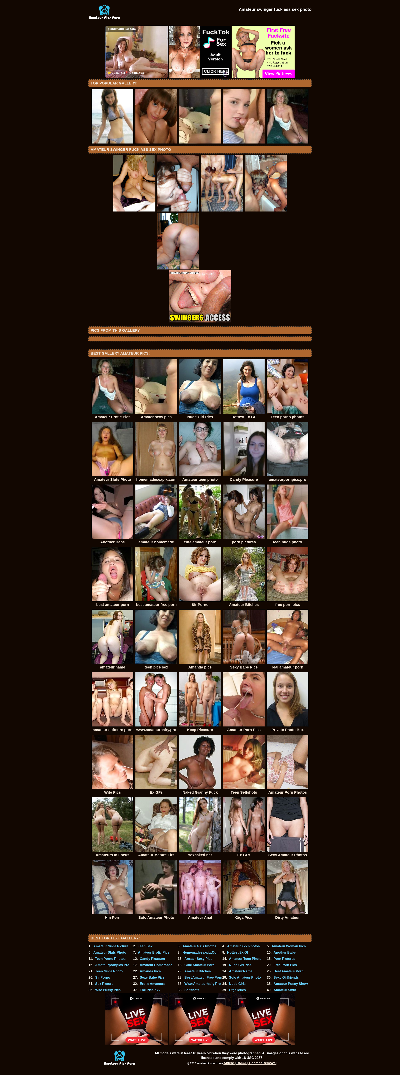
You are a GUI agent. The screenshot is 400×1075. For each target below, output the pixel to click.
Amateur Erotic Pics (153, 952)
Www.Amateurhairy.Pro (202, 984)
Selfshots (191, 990)
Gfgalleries (237, 990)
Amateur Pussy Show (291, 984)
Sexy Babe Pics (152, 977)
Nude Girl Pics (240, 965)
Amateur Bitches (197, 971)
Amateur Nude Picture (110, 946)
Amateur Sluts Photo (109, 952)
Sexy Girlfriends (286, 977)
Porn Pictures (284, 958)
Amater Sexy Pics (198, 958)
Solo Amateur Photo (245, 977)
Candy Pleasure (152, 958)
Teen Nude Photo (109, 971)
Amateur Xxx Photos (243, 946)
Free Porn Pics (285, 965)
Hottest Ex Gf (237, 952)
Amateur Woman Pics (289, 946)
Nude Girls (237, 984)
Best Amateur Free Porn (203, 977)
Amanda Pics (150, 971)
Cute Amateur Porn (199, 965)
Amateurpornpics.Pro (112, 965)
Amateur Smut (285, 990)
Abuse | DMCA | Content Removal (250, 1063)
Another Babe (285, 952)
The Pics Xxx (150, 990)
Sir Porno (102, 977)
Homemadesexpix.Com (200, 952)
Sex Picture (104, 984)
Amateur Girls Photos (199, 946)
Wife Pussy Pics (108, 990)
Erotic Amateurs (152, 984)
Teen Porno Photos (110, 958)
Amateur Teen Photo (245, 958)
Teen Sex (145, 946)
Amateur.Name (240, 971)
